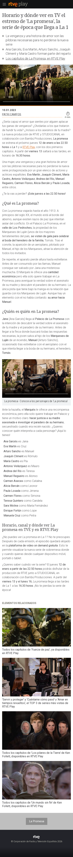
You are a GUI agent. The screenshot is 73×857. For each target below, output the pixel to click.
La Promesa (36, 821)
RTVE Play (29, 147)
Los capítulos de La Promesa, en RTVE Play (35, 58)
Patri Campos (11, 114)
